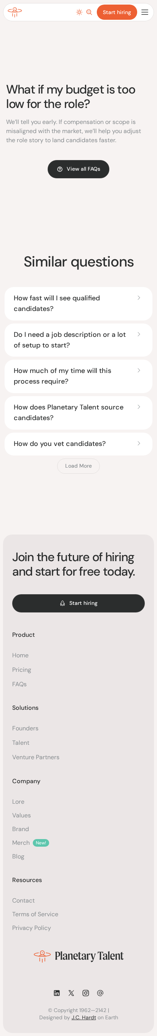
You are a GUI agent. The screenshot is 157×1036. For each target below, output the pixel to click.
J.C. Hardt (84, 1017)
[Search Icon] (89, 12)
